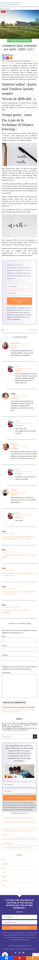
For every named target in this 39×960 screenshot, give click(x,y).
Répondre (14, 347)
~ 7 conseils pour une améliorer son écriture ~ (17, 848)
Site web (4, 655)
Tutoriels (5, 881)
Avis (3, 859)
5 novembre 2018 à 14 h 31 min (19, 446)
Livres (4, 872)
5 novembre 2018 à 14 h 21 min (23, 423)
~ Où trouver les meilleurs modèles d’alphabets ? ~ (18, 818)
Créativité (5, 864)
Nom (4, 636)
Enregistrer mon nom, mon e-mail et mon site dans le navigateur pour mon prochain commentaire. (19, 668)
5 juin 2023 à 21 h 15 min (8, 570)
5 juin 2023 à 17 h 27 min (8, 533)
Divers (4, 868)
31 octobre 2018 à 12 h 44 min (19, 396)
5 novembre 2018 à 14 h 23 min (23, 368)
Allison (14, 490)
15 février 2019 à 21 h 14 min (18, 492)
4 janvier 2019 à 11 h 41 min (22, 471)
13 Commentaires (31, 330)
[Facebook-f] (15, 952)
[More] (11, 58)
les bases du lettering (29, 105)
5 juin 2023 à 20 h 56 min (8, 552)
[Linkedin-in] (23, 952)
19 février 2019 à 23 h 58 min (22, 515)
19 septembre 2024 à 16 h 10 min (10, 607)
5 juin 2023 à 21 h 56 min (8, 588)
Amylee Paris (15, 343)
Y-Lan (7, 330)
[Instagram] (19, 952)
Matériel (4, 877)
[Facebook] (3, 58)
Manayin (14, 444)
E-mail (4, 646)
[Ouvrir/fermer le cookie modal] (5, 955)
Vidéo (4, 885)
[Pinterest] (7, 58)
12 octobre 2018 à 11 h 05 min (19, 345)
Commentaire (6, 673)
